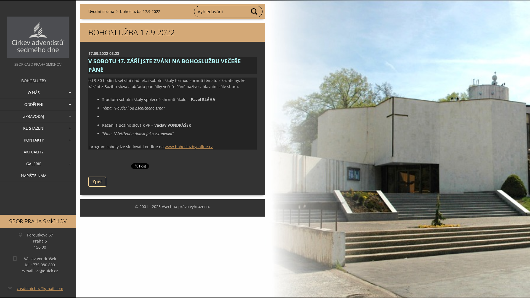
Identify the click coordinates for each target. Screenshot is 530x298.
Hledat (254, 11)
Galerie (33, 163)
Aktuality (34, 152)
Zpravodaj (33, 116)
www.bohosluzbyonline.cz (189, 146)
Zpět (97, 182)
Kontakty (34, 140)
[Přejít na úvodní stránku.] (38, 30)
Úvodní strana (101, 11)
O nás (34, 92)
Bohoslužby (33, 80)
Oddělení (33, 104)
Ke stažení (33, 128)
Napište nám (34, 175)
